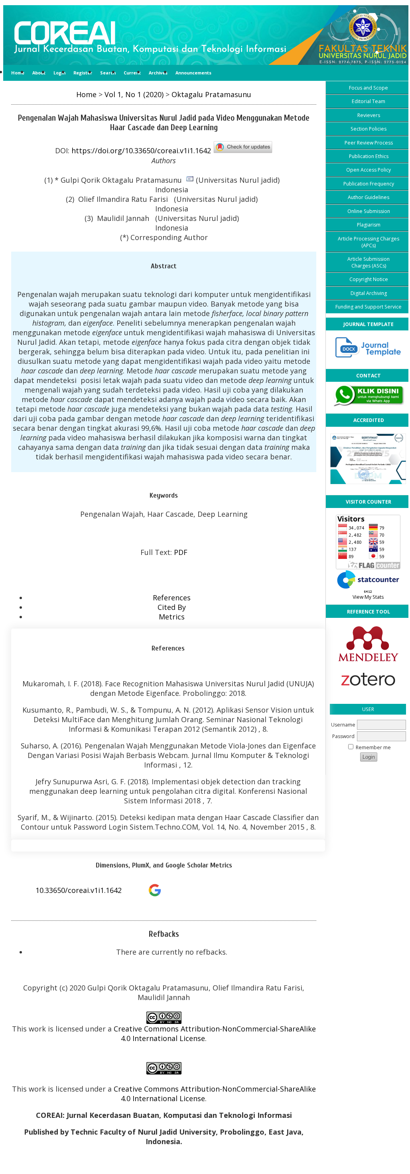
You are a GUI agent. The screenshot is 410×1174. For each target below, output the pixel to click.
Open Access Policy (368, 169)
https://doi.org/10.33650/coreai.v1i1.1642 (141, 151)
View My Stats (368, 597)
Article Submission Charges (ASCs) (368, 262)
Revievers (368, 115)
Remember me (373, 747)
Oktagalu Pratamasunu (211, 94)
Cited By (172, 607)
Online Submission (368, 211)
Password (343, 736)
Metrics (172, 616)
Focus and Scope (368, 87)
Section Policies (368, 128)
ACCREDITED (368, 420)
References (172, 597)
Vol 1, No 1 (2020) (134, 94)
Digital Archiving (369, 293)
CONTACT (368, 375)
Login (59, 73)
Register (82, 73)
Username (343, 724)
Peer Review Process (369, 142)
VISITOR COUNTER (368, 501)
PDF (180, 552)
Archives (158, 73)
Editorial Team (368, 101)
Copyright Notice (368, 279)
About (38, 73)
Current (132, 73)
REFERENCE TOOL (368, 611)
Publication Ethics (368, 156)
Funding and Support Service (368, 306)
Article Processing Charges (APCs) (368, 242)
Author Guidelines (368, 197)
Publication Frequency (368, 183)
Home (17, 73)
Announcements (193, 73)
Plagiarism (368, 224)
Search (108, 73)
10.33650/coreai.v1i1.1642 (78, 890)
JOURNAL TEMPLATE (368, 324)
